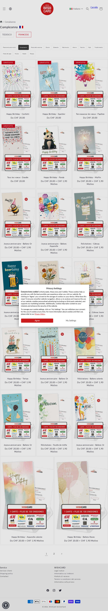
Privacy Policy (40, 314)
